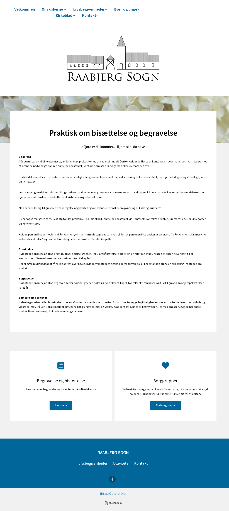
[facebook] (112, 479)
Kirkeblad (64, 15)
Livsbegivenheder (89, 9)
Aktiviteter (121, 463)
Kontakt (89, 15)
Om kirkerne (53, 9)
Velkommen (24, 9)
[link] (55, 9)
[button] (61, 405)
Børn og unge (125, 9)
